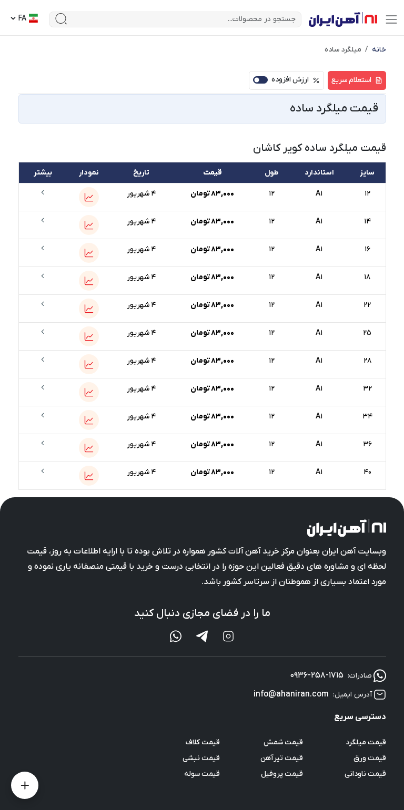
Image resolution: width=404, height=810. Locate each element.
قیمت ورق (370, 758)
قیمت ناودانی (365, 774)
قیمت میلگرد (366, 742)
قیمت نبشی (201, 758)
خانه (379, 50)
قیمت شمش (283, 742)
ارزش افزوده (290, 80)
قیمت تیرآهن (281, 758)
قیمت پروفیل (282, 774)
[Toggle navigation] (391, 19)
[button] (89, 197)
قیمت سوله (202, 774)
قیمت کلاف (203, 742)
